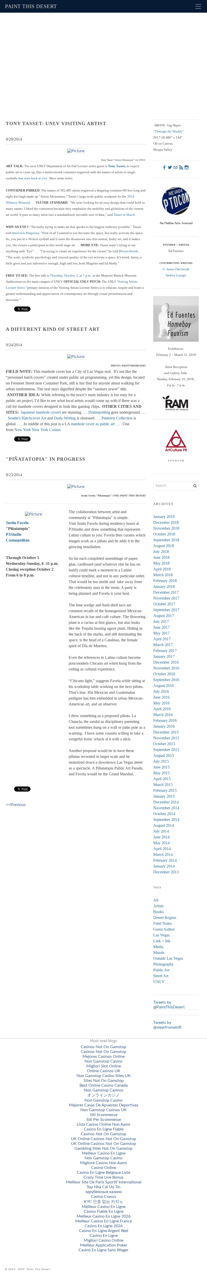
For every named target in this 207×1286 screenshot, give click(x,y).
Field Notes (162, 923)
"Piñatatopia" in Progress (45, 459)
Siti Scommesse (103, 1115)
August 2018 (163, 546)
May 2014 (161, 843)
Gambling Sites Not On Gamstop (103, 1148)
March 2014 (163, 854)
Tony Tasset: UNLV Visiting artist (56, 123)
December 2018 (166, 522)
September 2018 (166, 540)
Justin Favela (17, 523)
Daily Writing (65, 418)
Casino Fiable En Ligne (103, 1212)
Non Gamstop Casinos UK (103, 1110)
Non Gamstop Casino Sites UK (103, 1076)
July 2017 (161, 621)
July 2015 (161, 761)
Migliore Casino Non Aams (103, 1163)
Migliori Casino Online (103, 1240)
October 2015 (164, 744)
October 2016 (164, 674)
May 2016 (161, 703)
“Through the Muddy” (168, 131)
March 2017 (163, 645)
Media (158, 947)
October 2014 (164, 814)
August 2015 (163, 755)
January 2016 (164, 726)
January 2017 (164, 656)
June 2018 (161, 557)
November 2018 (166, 528)
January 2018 (164, 586)
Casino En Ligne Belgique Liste (103, 1172)
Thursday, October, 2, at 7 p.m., (71, 275)
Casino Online (103, 1168)
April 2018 (162, 569)
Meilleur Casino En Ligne (103, 1153)
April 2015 (162, 779)
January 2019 (164, 516)
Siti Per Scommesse (103, 1120)
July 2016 (161, 691)
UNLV (159, 982)
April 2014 (162, 849)
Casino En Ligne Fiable (103, 1129)
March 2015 (163, 784)
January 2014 (164, 866)
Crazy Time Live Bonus (103, 1177)
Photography (163, 964)
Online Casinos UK (103, 1071)
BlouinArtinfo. (129, 251)
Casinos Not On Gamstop (103, 1047)
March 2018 (163, 575)
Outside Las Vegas (168, 958)
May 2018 (161, 563)
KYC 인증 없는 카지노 (103, 1202)
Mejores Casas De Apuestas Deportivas (103, 1105)
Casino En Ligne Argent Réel (103, 1231)
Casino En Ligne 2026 (104, 1226)
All (155, 900)
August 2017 (163, 615)
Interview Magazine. (26, 233)
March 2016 (163, 715)
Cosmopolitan (18, 540)
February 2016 (165, 720)
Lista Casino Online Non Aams (103, 1124)
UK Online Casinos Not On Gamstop (103, 1139)
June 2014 (161, 837)
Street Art (160, 976)
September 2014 (166, 819)
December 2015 (166, 732)
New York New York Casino (37, 430)
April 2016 (162, 709)
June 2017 (161, 627)
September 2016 (166, 680)
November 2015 (166, 738)
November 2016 (166, 668)
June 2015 (161, 767)
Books (158, 912)
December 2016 (166, 662)
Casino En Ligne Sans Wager (103, 1250)
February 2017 (165, 650)
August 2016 (163, 685)
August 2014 (163, 825)
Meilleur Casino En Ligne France (103, 1221)
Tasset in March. (125, 215)
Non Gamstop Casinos (103, 1090)
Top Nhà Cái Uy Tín (103, 1187)
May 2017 (161, 633)
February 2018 (165, 581)
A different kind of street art (53, 329)
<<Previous (16, 805)
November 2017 (166, 598)
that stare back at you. (32, 178)
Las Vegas (161, 935)
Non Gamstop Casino (103, 1061)
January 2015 (164, 796)
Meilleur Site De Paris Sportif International (103, 1182)
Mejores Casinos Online (104, 1056)
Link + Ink (161, 941)
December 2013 (166, 872)
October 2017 (164, 604)
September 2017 (166, 610)
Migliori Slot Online (103, 1066)
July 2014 (161, 831)
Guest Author (164, 929)
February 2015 (165, 790)
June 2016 (161, 697)
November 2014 (166, 808)
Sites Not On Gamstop (104, 1081)
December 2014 (166, 802)
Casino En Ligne (104, 1236)
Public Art (161, 970)
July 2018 (161, 551)
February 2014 (165, 860)
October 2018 (164, 534)
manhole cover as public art (93, 424)
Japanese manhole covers (41, 412)
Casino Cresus (103, 1197)
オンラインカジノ (103, 1095)
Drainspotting (99, 412)
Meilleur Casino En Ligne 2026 (104, 1216)
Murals (158, 952)
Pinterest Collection (117, 418)
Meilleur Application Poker (103, 1245)
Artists (158, 906)
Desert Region (164, 917)
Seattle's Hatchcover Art (27, 418)
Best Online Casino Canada (104, 1085)
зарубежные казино (103, 1192)
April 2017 (162, 639)
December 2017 (166, 592)
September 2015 (166, 749)
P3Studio (13, 534)
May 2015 (161, 773)
